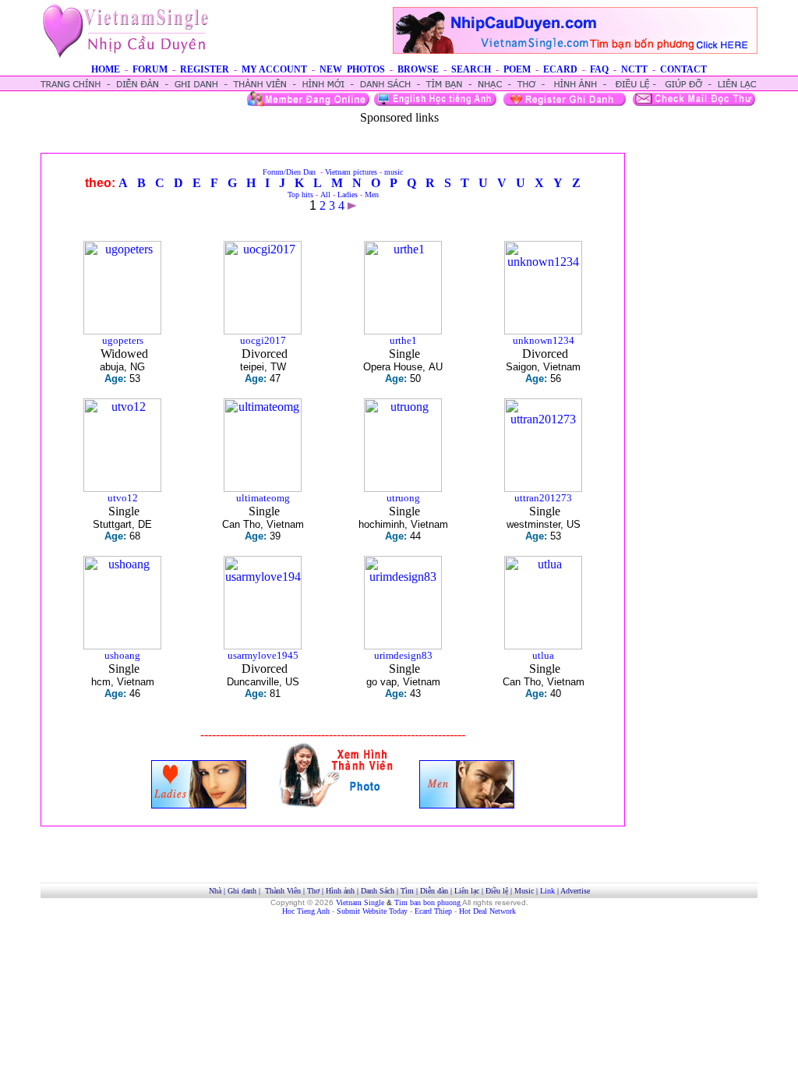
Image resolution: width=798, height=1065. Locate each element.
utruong (403, 498)
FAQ (599, 69)
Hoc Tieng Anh (306, 911)
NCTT (634, 69)
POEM (517, 69)
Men (372, 194)
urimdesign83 (403, 655)
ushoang (122, 655)
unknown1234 (543, 340)
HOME (105, 69)
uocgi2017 (263, 340)
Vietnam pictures (351, 172)
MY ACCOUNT (274, 69)
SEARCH (471, 69)
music (393, 172)
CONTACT (683, 69)
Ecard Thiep (433, 911)
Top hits (300, 194)
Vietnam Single (360, 902)
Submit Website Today (372, 911)
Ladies (347, 194)
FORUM (150, 69)
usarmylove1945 (263, 655)
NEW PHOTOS (352, 69)
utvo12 (123, 498)
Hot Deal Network (487, 911)
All (325, 194)
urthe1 (403, 340)
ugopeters (122, 340)
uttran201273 (543, 498)
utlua (543, 655)
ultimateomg (263, 498)
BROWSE (418, 69)
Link (547, 890)
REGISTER (204, 69)
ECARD (560, 69)
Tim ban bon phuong (427, 902)
